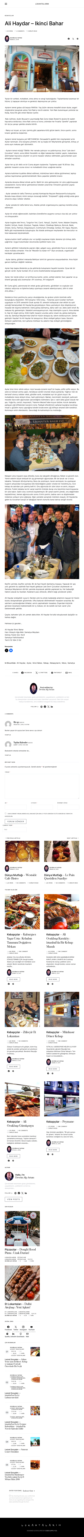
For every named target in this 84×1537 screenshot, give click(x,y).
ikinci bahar (37, 663)
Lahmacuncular (16, 1377)
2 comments (20, 31)
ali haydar (21, 663)
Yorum (7, 772)
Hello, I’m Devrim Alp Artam (24, 1176)
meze (64, 663)
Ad (6, 803)
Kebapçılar (9, 15)
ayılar (29, 663)
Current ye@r (8, 825)
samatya (71, 663)
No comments (21, 883)
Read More (13, 979)
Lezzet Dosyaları (17, 1349)
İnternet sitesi (62, 803)
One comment (23, 951)
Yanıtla (8, 735)
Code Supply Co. (51, 1531)
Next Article (72, 838)
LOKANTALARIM (42, 4)
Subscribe (28, 1491)
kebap (46, 663)
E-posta (34, 803)
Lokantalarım (10, 1257)
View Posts (13, 1199)
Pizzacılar (22, 1257)
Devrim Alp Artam (16, 38)
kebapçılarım (55, 663)
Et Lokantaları (11, 1312)
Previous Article (13, 838)
